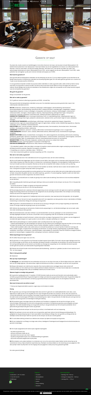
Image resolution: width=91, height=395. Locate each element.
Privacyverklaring (47, 393)
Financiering (70, 5)
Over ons (61, 5)
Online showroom (50, 5)
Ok (41, 393)
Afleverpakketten (39, 377)
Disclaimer (38, 385)
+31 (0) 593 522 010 (14, 377)
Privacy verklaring (40, 383)
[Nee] (89, 392)
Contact (78, 5)
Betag (42, 5)
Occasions (38, 374)
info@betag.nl (13, 379)
